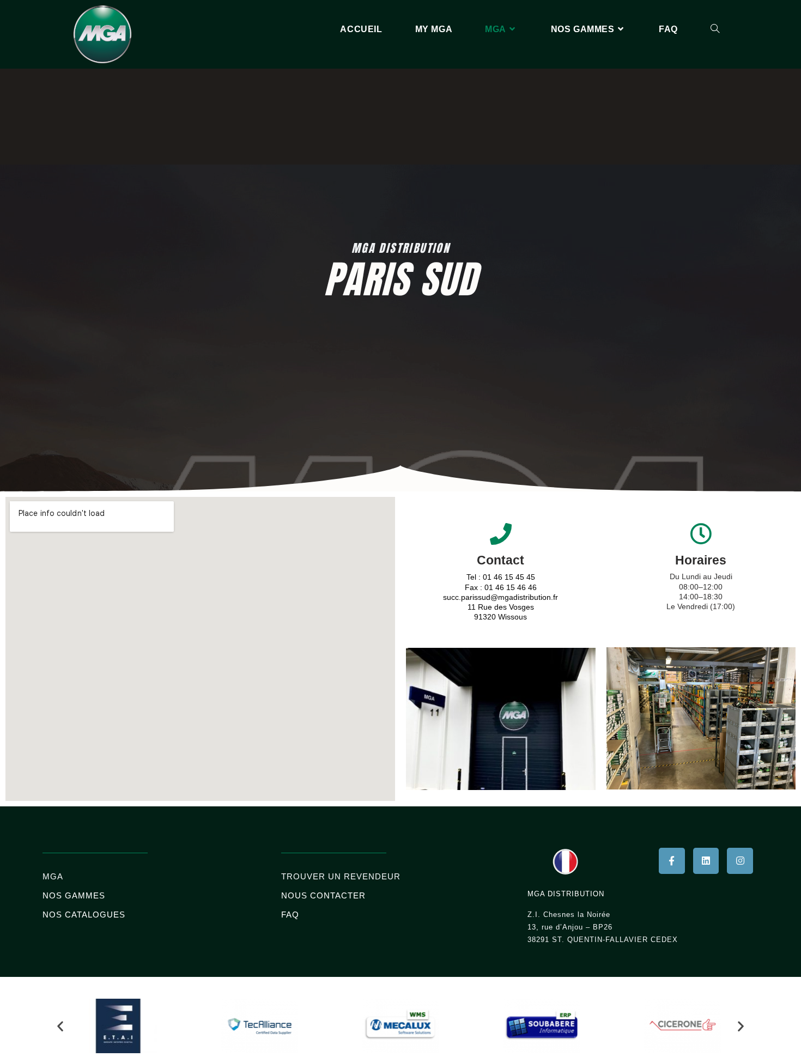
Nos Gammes (74, 895)
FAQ (290, 914)
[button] (60, 1025)
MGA (53, 876)
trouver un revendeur (340, 876)
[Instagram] (740, 861)
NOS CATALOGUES (84, 914)
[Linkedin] (706, 861)
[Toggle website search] (715, 29)
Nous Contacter (323, 895)
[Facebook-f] (672, 861)
